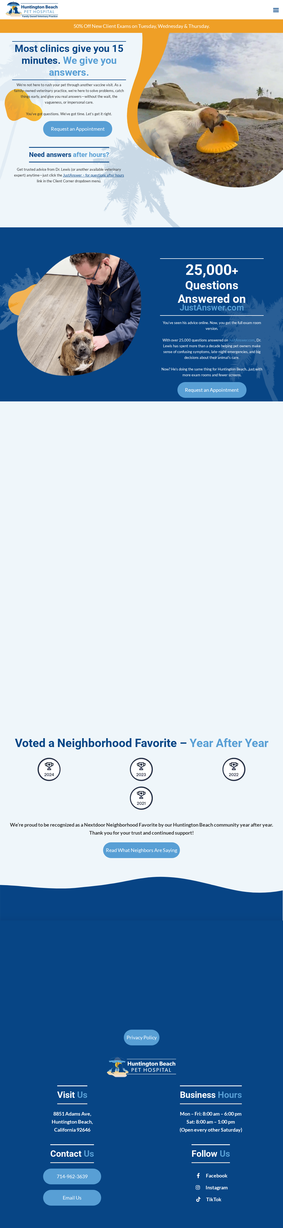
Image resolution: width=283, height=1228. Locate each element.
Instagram (217, 1187)
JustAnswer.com (212, 308)
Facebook (216, 1175)
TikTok (213, 1199)
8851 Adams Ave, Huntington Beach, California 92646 (72, 1122)
